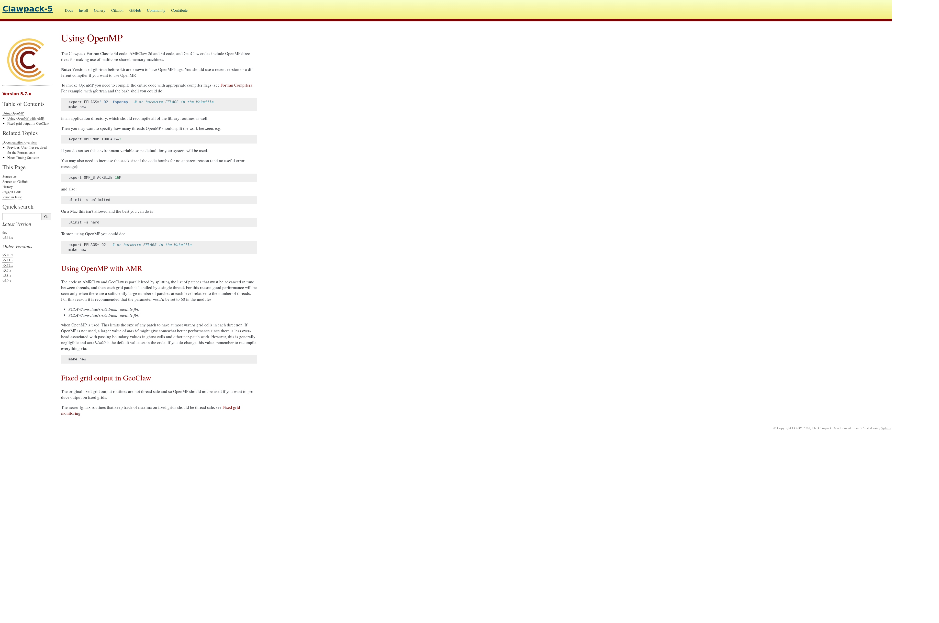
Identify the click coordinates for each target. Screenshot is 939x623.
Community (156, 10)
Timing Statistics (27, 157)
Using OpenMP (13, 113)
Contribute (179, 10)
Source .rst (9, 176)
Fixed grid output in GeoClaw (28, 123)
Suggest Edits (11, 191)
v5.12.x (7, 265)
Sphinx (886, 428)
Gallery (99, 10)
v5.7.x (6, 270)
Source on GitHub (15, 181)
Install (83, 10)
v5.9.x (6, 280)
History (7, 186)
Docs (69, 10)
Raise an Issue (12, 197)
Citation (117, 10)
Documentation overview (19, 142)
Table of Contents (23, 104)
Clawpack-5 (27, 8)
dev (4, 232)
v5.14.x (7, 237)
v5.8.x (6, 275)
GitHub (135, 10)
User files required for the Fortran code (27, 150)
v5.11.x (7, 260)
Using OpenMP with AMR (25, 118)
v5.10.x (7, 255)
